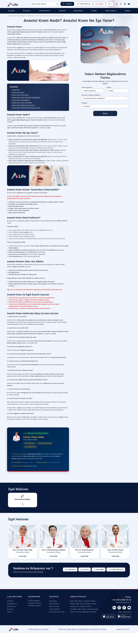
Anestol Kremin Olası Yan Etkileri (22, 102)
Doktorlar (62, 11)
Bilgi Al (105, 113)
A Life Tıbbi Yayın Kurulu (29, 466)
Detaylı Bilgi (22, 556)
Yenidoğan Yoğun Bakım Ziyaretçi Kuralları (84, 609)
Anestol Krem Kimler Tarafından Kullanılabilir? (26, 97)
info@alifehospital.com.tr (123, 602)
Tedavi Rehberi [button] (110, 11)
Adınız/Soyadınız (87, 87)
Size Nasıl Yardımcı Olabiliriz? (91, 95)
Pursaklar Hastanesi (34, 603)
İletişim (127, 11)
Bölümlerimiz (78, 11)
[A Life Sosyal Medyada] (129, 607)
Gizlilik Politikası (54, 609)
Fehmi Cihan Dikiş (33, 437)
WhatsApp (100, 569)
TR (109, 4)
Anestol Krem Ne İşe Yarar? (20, 95)
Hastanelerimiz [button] (44, 11)
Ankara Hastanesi (34, 601)
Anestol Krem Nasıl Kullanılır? (21, 100)
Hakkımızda (53, 601)
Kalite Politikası (54, 604)
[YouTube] (128, 3)
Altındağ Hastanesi (34, 605)
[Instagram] (124, 3)
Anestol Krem (16, 90)
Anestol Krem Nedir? (18, 92)
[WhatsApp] (116, 3)
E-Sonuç (100, 4)
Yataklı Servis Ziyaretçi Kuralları (80, 606)
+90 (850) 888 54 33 (121, 599)
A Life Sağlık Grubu (82, 629)
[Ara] (58, 4)
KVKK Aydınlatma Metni (57, 612)
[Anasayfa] (13, 4)
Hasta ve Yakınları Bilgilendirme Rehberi (83, 612)
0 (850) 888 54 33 (84, 4)
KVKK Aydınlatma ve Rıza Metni (39, 629)
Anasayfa (11, 11)
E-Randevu (68, 4)
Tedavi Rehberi (20, 16)
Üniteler (94, 11)
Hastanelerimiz (12, 604)
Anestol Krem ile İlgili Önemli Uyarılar (23, 105)
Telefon (108, 87)
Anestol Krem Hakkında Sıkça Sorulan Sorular (26, 108)
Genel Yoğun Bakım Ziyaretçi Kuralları (82, 601)
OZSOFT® (126, 629)
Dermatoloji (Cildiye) (22, 552)
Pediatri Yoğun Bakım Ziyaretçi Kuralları (83, 604)
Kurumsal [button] (26, 11)
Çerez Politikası (54, 606)
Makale (29, 16)
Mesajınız (84, 102)
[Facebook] (120, 3)
